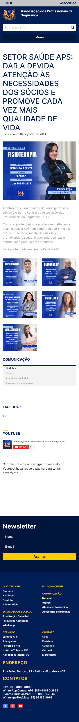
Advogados (9, 641)
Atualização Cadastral (16, 616)
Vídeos (10, 373)
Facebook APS (5, 706)
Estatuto (8, 600)
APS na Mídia (10, 604)
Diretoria (8, 591)
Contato (48, 632)
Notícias (11, 368)
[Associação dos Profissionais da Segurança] (9, 14)
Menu (39, 37)
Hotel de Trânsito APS (15, 650)
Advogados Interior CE (16, 654)
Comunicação (52, 593)
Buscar (72, 27)
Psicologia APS (12, 645)
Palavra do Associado (15, 620)
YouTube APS (20, 706)
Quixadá (47, 650)
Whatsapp (9, 625)
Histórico (8, 595)
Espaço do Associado (17, 611)
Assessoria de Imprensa (19, 383)
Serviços (9, 632)
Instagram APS (12, 706)
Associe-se (68, 3)
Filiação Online (52, 586)
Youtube (11, 3)
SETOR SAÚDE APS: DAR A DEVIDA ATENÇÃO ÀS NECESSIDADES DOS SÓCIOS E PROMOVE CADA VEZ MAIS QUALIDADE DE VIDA (38, 92)
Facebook (4, 3)
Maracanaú (49, 654)
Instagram (7, 3)
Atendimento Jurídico (18, 378)
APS (5, 416)
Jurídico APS (10, 636)
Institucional (12, 586)
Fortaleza (47, 641)
